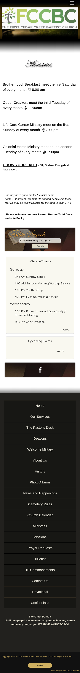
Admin (40, 665)
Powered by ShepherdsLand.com (65, 670)
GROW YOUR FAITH (20, 165)
